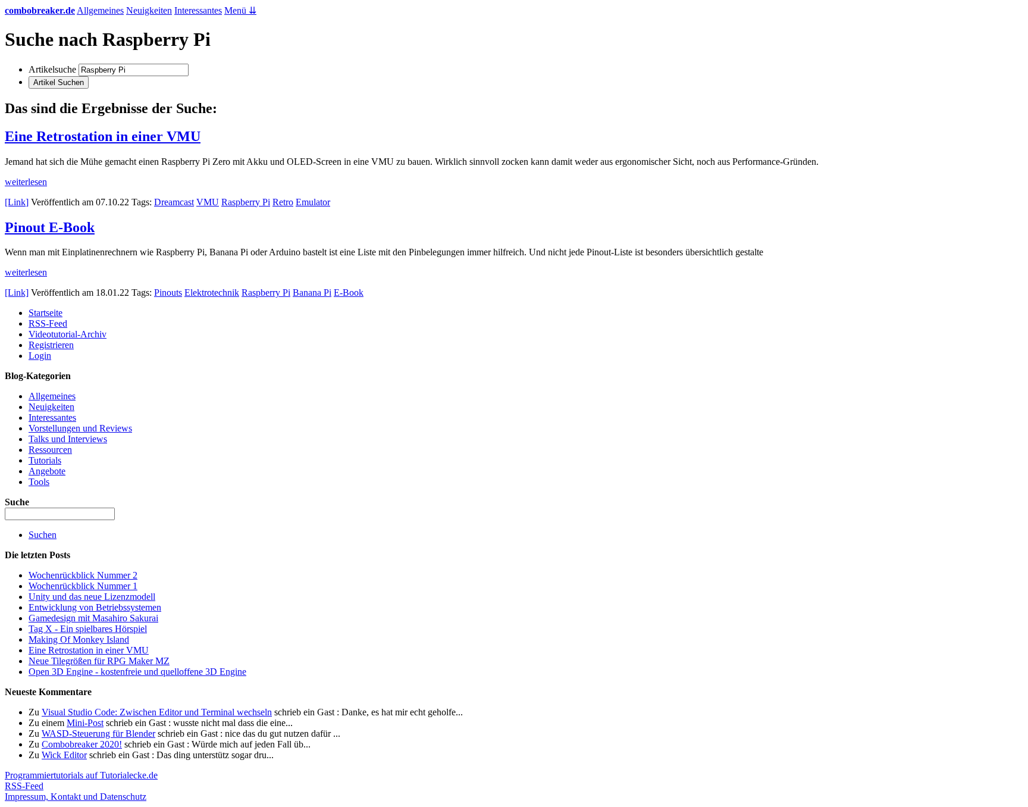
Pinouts (168, 292)
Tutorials (45, 460)
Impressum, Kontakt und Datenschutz (75, 797)
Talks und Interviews (68, 439)
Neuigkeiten (149, 10)
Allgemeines (100, 10)
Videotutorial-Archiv (67, 334)
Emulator (313, 202)
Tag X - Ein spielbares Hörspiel (88, 629)
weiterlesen (26, 182)
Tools (39, 482)
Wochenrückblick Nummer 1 (83, 586)
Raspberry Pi (245, 202)
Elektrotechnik (211, 292)
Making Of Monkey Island (79, 639)
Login (40, 356)
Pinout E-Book (50, 227)
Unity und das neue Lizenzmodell (92, 597)
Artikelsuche (52, 69)
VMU (207, 202)
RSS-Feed (48, 323)
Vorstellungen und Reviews (80, 428)
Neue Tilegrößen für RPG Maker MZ (99, 661)
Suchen (43, 535)
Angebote (47, 471)
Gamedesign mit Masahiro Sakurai (93, 618)
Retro (282, 202)
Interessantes (198, 10)
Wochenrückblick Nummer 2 (83, 575)
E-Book (348, 292)
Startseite (45, 313)
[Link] (17, 202)
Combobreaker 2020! (82, 744)
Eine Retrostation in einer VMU (102, 136)
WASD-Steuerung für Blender (98, 733)
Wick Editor (64, 755)
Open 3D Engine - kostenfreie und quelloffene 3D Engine (137, 672)
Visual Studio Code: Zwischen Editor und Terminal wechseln (157, 712)
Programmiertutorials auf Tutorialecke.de (81, 775)
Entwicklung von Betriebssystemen (95, 607)
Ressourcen (50, 450)
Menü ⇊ (240, 10)
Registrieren (51, 345)
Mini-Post (85, 723)
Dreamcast (174, 202)
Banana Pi (312, 292)
